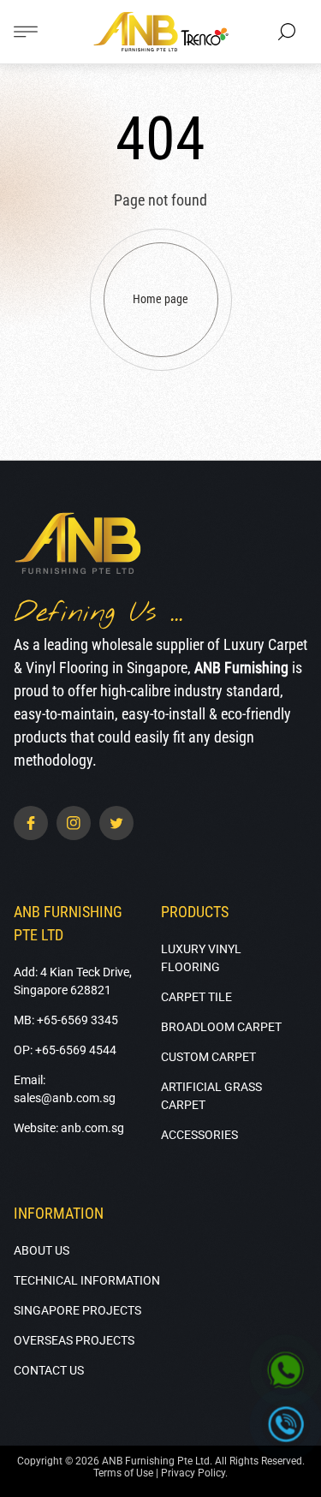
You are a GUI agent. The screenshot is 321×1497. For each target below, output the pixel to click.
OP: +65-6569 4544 (65, 1050)
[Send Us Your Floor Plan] (286, 1371)
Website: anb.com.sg (69, 1128)
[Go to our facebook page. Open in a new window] (31, 823)
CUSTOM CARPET (208, 1057)
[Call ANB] (286, 1424)
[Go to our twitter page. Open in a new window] (116, 823)
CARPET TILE (196, 997)
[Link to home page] (78, 544)
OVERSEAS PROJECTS (74, 1340)
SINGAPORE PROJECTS (77, 1310)
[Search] (287, 32)
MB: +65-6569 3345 (66, 1020)
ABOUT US (41, 1250)
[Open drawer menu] (26, 32)
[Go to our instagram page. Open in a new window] (73, 823)
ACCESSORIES (199, 1135)
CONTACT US (49, 1370)
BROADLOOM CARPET (221, 1027)
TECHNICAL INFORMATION (87, 1280)
